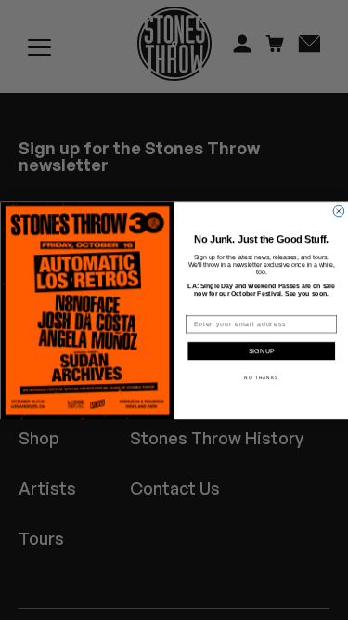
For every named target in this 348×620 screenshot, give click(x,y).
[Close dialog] (338, 211)
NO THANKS (261, 377)
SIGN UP (261, 351)
